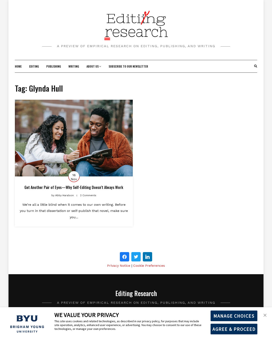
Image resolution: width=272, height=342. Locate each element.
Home (18, 66)
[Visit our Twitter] (136, 257)
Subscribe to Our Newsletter (128, 66)
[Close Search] (253, 66)
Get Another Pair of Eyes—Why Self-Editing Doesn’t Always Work (73, 187)
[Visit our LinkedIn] (147, 257)
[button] (265, 315)
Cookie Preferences (149, 266)
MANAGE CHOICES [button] (234, 316)
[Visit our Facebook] (124, 257)
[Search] (255, 66)
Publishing (53, 66)
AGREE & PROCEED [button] (234, 329)
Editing (34, 66)
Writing (73, 66)
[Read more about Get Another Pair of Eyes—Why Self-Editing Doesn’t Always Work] (74, 138)
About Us (92, 66)
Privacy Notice (118, 266)
